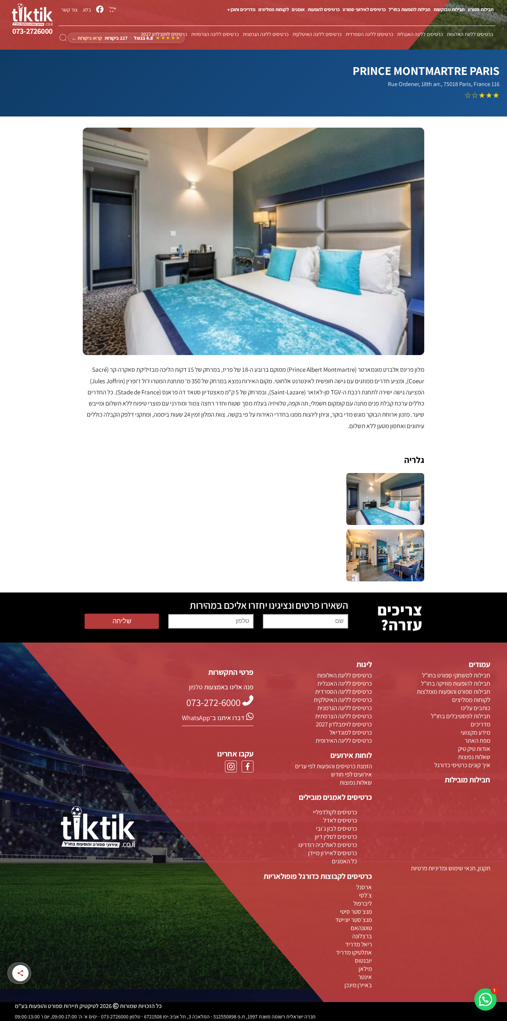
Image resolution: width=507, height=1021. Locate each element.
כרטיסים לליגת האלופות (470, 34)
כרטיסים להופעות (324, 9)
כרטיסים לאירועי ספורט (364, 9)
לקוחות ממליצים (273, 9)
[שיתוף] (20, 973)
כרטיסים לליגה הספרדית (369, 34)
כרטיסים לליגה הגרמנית (266, 34)
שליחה (121, 621)
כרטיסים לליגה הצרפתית (215, 34)
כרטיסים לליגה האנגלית (420, 34)
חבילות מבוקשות (449, 9)
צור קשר (69, 9)
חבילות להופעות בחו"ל (410, 9)
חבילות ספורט (481, 9)
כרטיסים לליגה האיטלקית (317, 34)
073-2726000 (32, 31)
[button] (485, 999)
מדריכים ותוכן (242, 9)
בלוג (87, 9)
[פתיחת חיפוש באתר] (63, 38)
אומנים (298, 9)
